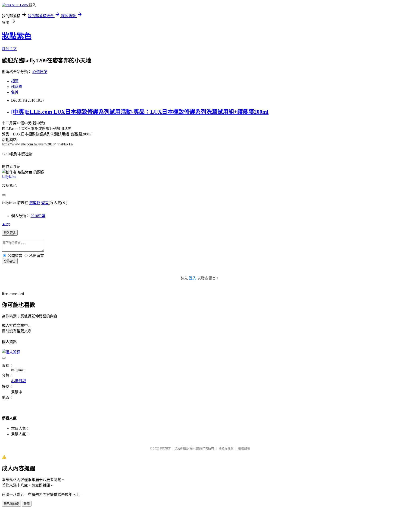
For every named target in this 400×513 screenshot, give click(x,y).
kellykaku (9, 177)
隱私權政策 (226, 448)
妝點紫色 (16, 36)
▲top (6, 224)
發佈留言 (10, 261)
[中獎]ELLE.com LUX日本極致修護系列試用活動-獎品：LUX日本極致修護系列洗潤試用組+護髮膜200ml (140, 112)
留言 (45, 203)
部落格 (16, 87)
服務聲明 (244, 448)
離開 (27, 504)
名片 (15, 92)
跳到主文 (9, 49)
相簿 (15, 81)
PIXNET (165, 448)
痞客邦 (34, 203)
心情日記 (39, 72)
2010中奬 (38, 216)
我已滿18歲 (11, 504)
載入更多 (10, 233)
